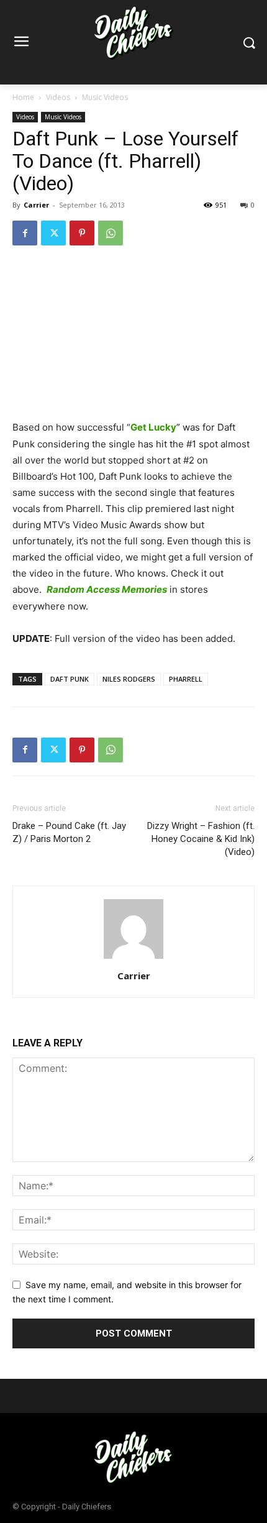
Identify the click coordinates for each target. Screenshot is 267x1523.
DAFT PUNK (69, 679)
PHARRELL (185, 679)
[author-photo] (133, 958)
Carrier (36, 204)
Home (23, 97)
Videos (58, 97)
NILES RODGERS (128, 679)
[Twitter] (53, 233)
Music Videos (105, 97)
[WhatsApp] (110, 233)
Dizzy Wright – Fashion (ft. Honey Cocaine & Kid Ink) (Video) (201, 839)
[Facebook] (24, 233)
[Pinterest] (82, 233)
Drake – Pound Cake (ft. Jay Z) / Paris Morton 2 (69, 832)
